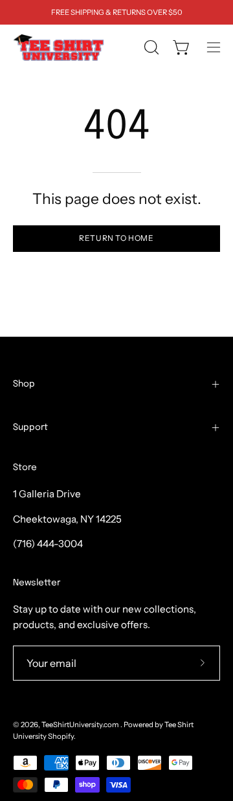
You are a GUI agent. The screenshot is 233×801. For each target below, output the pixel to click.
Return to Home (116, 238)
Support (30, 427)
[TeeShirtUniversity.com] (58, 47)
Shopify (61, 736)
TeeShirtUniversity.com (80, 724)
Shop (24, 384)
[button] (150, 47)
